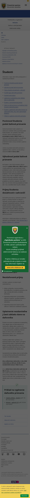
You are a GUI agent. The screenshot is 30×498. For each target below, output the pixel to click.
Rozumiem (24, 495)
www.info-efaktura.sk (15, 268)
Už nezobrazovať (8, 271)
